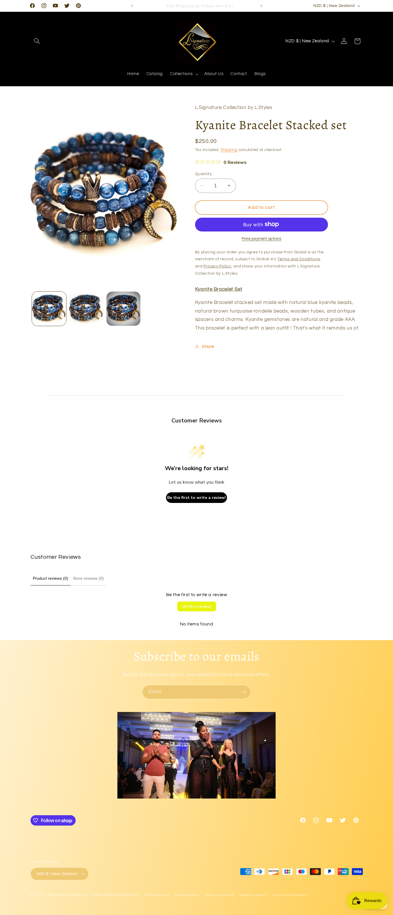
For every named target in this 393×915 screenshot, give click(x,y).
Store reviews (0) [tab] (88, 578)
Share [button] (208, 346)
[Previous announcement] (131, 6)
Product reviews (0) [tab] (50, 578)
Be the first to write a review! (196, 497)
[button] (37, 41)
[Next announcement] (261, 6)
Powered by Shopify (121, 894)
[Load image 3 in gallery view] (123, 309)
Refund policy (157, 894)
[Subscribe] (244, 692)
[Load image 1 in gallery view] (49, 309)
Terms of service (219, 894)
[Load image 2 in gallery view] (86, 309)
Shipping (229, 150)
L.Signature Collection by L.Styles (74, 894)
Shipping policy (253, 894)
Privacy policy (187, 894)
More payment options (261, 238)
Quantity (203, 174)
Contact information (289, 894)
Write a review (196, 606)
